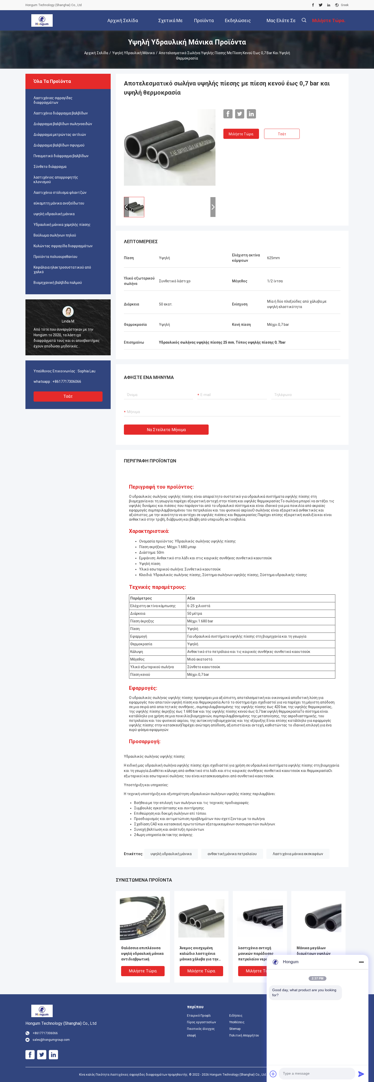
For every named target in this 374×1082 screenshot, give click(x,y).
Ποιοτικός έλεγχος (201, 1029)
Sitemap (234, 1029)
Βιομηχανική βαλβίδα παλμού (58, 283)
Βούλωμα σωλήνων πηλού (55, 235)
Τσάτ (68, 396)
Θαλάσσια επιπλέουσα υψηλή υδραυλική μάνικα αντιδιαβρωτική (142, 953)
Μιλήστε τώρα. (241, 134)
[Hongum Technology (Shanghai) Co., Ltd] (41, 20)
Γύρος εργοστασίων (201, 1022)
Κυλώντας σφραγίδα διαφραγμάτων (63, 246)
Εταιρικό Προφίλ (199, 1015)
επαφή (191, 1035)
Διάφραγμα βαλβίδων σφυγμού (59, 145)
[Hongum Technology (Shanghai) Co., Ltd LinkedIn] (329, 5)
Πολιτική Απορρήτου (244, 1035)
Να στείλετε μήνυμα (166, 429)
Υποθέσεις (236, 1022)
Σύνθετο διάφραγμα (50, 167)
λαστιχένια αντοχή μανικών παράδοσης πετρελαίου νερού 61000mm (256, 954)
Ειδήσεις (235, 1015)
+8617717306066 (66, 381)
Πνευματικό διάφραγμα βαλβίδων (61, 156)
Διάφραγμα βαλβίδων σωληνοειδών (63, 124)
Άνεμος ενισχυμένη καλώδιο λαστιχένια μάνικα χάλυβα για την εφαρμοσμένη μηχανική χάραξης (200, 954)
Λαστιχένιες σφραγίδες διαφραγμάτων (53, 100)
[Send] (361, 1073)
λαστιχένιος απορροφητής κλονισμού (56, 179)
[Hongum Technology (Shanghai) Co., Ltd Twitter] (321, 5)
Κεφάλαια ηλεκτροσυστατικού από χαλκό (62, 269)
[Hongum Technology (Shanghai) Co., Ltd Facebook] (313, 5)
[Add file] (273, 1073)
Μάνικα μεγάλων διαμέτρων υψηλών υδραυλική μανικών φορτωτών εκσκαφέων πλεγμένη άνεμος (317, 954)
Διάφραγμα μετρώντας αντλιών (60, 135)
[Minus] (361, 962)
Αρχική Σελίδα (96, 53)
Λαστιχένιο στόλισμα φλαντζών (60, 193)
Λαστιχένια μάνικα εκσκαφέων (298, 854)
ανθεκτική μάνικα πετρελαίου (232, 854)
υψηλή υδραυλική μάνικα (133, 53)
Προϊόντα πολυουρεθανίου (55, 257)
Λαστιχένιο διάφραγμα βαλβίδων (61, 113)
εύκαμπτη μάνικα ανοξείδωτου (59, 203)
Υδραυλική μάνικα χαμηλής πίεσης (62, 225)
